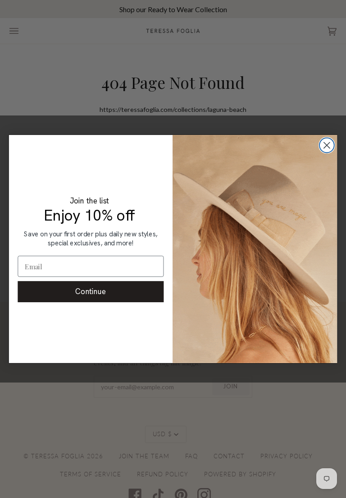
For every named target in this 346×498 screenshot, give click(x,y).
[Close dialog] (326, 145)
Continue (90, 291)
